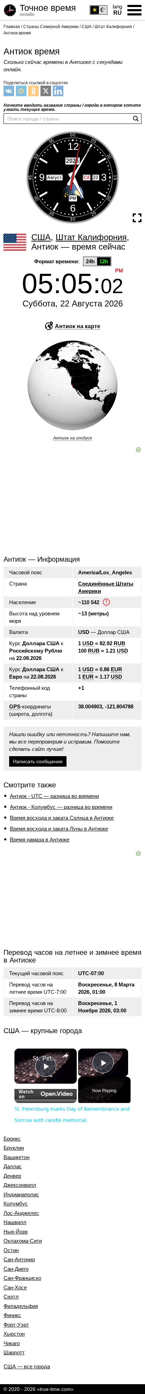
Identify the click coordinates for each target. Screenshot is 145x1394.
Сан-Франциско (22, 1278)
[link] (24, 1058)
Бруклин (14, 1148)
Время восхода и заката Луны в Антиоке (59, 829)
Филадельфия (21, 1306)
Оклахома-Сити (23, 1241)
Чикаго (12, 1343)
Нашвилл (15, 1222)
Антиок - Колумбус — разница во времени (61, 807)
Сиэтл (11, 1297)
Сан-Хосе (15, 1287)
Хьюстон (14, 1334)
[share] (65, 1055)
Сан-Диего (16, 1269)
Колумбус (16, 1204)
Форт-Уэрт (16, 1325)
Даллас (13, 1166)
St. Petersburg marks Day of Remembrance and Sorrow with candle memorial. (45, 1058)
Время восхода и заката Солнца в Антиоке (62, 818)
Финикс (12, 1315)
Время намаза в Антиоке (39, 840)
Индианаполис (21, 1194)
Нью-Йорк (16, 1232)
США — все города (27, 1366)
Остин (11, 1250)
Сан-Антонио (19, 1259)
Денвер (12, 1176)
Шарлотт (14, 1352)
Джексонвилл (20, 1185)
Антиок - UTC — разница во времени (54, 796)
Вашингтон (17, 1157)
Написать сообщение (38, 761)
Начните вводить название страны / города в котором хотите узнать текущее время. (72, 107)
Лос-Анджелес (21, 1213)
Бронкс (12, 1139)
